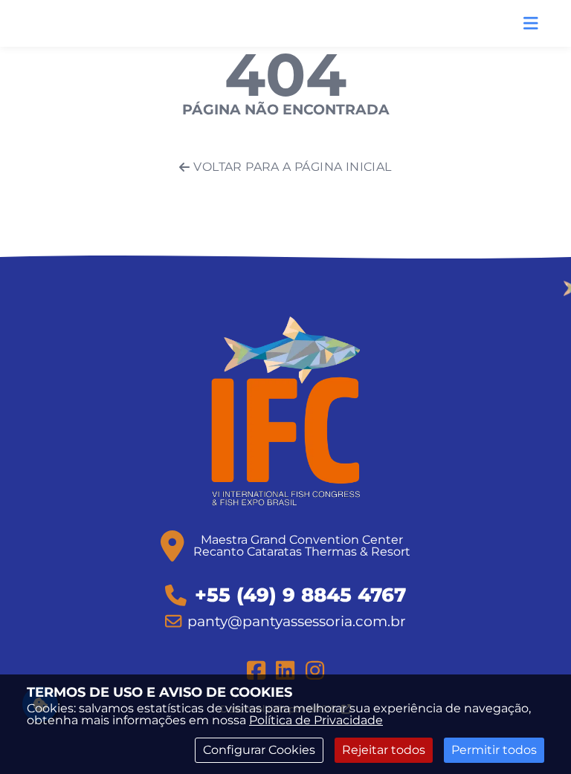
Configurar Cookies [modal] (259, 750)
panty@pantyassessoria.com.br (296, 621)
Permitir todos (494, 750)
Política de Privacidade (316, 720)
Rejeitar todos (383, 750)
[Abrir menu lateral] (531, 23)
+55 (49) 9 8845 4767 (300, 595)
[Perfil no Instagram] (315, 670)
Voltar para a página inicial (292, 167)
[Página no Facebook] (256, 670)
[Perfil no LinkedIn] (285, 670)
